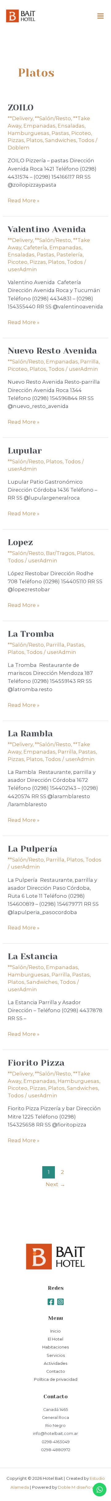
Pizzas (16, 140)
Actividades (55, 1363)
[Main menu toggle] (100, 16)
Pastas (60, 133)
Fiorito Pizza (36, 1063)
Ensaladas (71, 126)
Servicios (56, 1355)
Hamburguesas (28, 133)
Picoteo (81, 133)
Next (55, 1184)
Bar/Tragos (60, 553)
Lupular (25, 451)
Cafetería (35, 247)
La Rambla (30, 734)
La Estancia (33, 956)
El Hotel (55, 1339)
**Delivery (20, 118)
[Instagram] (60, 1301)
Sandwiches (60, 140)
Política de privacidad (55, 1379)
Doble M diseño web (79, 1487)
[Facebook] (51, 1301)
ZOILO (21, 108)
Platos (34, 140)
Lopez (20, 542)
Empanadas (39, 126)
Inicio (55, 1331)
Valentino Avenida (47, 229)
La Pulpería (32, 849)
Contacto (55, 1371)
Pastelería (69, 254)
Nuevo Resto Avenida (52, 351)
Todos (86, 140)
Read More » (23, 200)
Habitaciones (55, 1347)
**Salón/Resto (53, 118)
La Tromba (31, 634)
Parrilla (89, 361)
